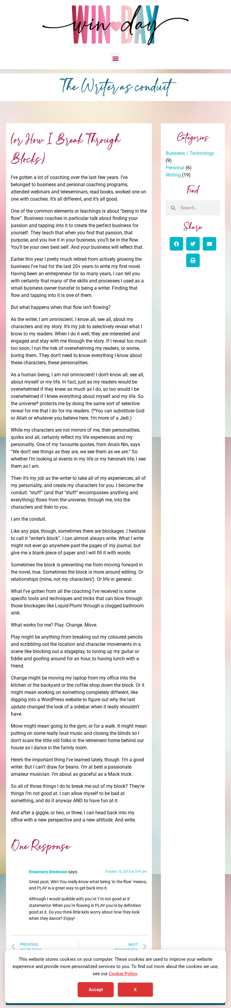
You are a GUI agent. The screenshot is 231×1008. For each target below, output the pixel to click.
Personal (175, 168)
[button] (116, 58)
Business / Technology (190, 153)
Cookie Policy (123, 973)
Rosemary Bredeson (48, 871)
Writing (173, 175)
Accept (96, 989)
